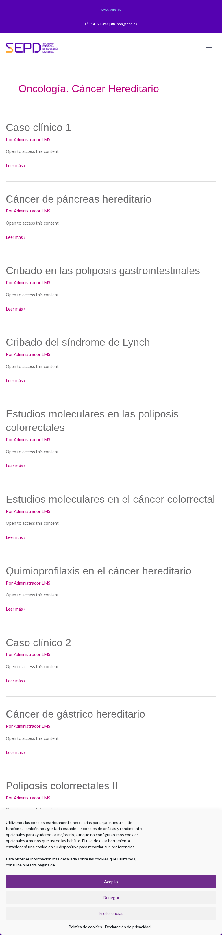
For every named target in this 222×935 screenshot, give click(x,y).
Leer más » (16, 165)
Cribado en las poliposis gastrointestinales (103, 270)
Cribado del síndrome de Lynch (78, 342)
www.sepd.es (111, 9)
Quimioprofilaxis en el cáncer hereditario (98, 571)
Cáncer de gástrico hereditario (75, 714)
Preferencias (111, 913)
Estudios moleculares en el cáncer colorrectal (110, 499)
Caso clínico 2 (38, 642)
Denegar (111, 897)
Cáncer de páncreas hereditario (78, 199)
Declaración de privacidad (128, 926)
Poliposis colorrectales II (62, 786)
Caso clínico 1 (38, 127)
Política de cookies (85, 926)
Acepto (111, 881)
